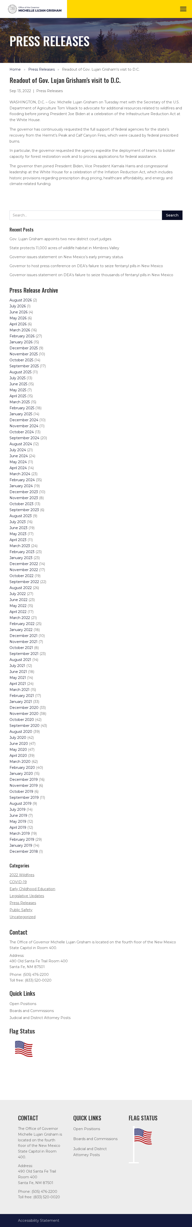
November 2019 (24, 785)
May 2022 (18, 606)
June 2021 (18, 671)
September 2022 (24, 582)
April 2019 (18, 827)
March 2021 (20, 689)
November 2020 (24, 713)
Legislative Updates (27, 896)
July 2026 (18, 306)
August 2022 (21, 588)
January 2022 (21, 629)
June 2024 (19, 456)
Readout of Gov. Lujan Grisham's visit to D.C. (101, 69)
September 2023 (24, 510)
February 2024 (22, 480)
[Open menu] (183, 9)
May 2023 (18, 534)
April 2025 (18, 396)
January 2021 (21, 701)
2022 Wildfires (22, 875)
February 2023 (22, 552)
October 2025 (21, 360)
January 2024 (21, 486)
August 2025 (21, 372)
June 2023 (19, 528)
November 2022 (24, 570)
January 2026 (21, 342)
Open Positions (23, 1004)
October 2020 (22, 719)
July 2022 (18, 594)
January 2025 (21, 414)
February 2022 (22, 623)
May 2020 (18, 749)
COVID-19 (18, 882)
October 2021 (21, 647)
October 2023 (22, 504)
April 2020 (18, 755)
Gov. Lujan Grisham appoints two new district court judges (60, 239)
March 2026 (20, 330)
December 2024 (24, 420)
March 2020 (20, 761)
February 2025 (22, 408)
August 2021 (20, 659)
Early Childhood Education (32, 889)
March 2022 (20, 617)
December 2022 (24, 564)
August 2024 (21, 444)
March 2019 (20, 833)
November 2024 (24, 426)
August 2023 (21, 516)
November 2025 (24, 354)
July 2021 (17, 665)
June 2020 (19, 743)
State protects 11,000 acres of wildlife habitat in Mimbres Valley (64, 248)
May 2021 (18, 677)
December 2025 (24, 348)
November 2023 (24, 498)
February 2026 (22, 336)
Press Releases (41, 69)
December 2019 (24, 779)
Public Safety (21, 910)
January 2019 (21, 845)
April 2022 (18, 612)
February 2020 (22, 767)
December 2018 (24, 851)
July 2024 (18, 450)
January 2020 (21, 773)
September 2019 (24, 797)
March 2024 (20, 474)
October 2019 (21, 791)
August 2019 (21, 803)
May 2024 (18, 462)
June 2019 (18, 815)
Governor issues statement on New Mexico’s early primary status (66, 257)
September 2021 (24, 653)
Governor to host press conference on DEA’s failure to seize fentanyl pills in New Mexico (86, 266)
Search (172, 215)
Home (15, 69)
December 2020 (24, 707)
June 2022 (19, 600)
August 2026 (21, 300)
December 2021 (24, 635)
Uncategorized (23, 917)
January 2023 (21, 558)
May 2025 (18, 390)
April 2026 (18, 324)
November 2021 (24, 641)
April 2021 (18, 683)
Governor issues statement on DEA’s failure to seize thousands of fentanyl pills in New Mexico (91, 275)
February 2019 (22, 839)
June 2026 (19, 312)
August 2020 (21, 731)
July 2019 (18, 809)
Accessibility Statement (38, 1220)
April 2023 (18, 540)
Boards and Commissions (32, 1011)
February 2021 (22, 695)
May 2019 (18, 821)
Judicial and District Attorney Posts (40, 1018)
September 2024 (24, 438)
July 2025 (18, 378)
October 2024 (22, 432)
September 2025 (24, 366)
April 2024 (18, 468)
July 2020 (18, 737)
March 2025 (20, 402)
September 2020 (25, 725)
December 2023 (24, 492)
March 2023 (20, 546)
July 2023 (18, 522)
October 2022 (22, 576)
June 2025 (18, 384)
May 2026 (18, 318)
